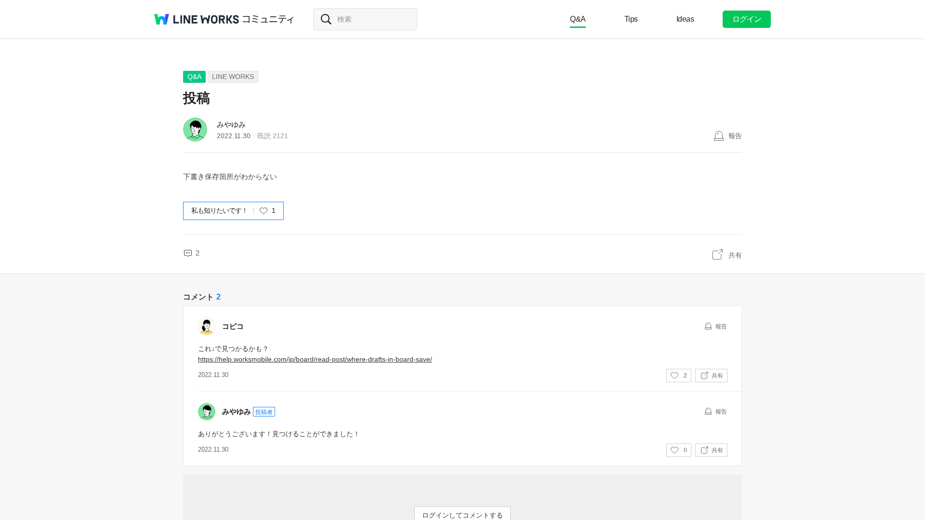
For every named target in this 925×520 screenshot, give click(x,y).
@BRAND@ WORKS (196, 19)
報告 (735, 136)
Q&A (578, 19)
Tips (631, 19)
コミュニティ (268, 19)
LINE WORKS (233, 76)
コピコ (233, 326)
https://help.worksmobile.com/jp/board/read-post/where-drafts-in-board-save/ (315, 359)
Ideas (685, 19)
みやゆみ (231, 124)
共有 (735, 255)
